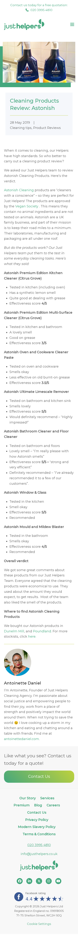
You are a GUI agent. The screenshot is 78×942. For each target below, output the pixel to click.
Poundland (42, 631)
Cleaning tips (21, 128)
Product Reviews (47, 128)
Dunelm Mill (14, 631)
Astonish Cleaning (19, 190)
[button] (72, 24)
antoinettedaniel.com (21, 739)
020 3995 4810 (39, 845)
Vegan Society (27, 206)
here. (32, 637)
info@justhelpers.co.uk (39, 854)
